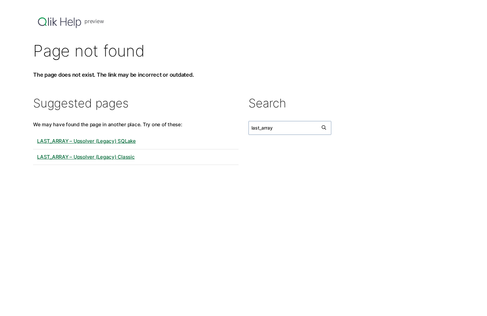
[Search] (324, 128)
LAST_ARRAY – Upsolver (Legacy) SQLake (86, 141)
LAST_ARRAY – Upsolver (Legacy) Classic (86, 157)
